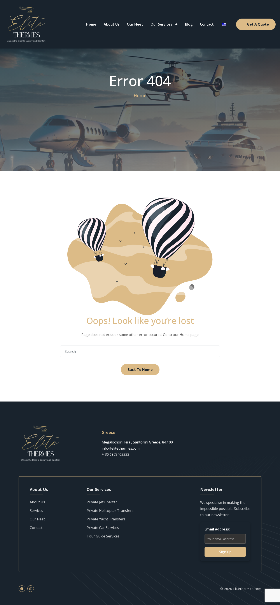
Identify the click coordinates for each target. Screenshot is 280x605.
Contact (207, 24)
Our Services (161, 24)
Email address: (217, 529)
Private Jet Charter (102, 502)
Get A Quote (258, 24)
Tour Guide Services (103, 536)
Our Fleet (135, 24)
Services (36, 510)
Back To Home (140, 369)
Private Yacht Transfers (106, 519)
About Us (111, 24)
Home (91, 24)
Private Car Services (103, 527)
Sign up (225, 551)
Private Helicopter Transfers (110, 510)
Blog (188, 24)
